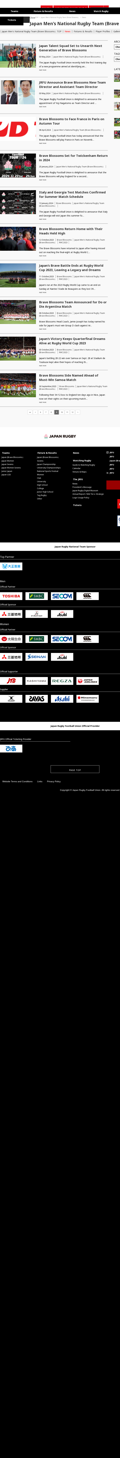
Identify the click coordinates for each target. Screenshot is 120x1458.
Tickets (77, 504)
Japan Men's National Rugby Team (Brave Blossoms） (30, 16)
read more (42, 69)
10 (62, 411)
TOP (7, 16)
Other (39, 497)
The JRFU (78, 478)
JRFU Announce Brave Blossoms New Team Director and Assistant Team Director (72, 83)
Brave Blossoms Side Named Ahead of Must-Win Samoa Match (68, 376)
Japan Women (8, 460)
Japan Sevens (7, 463)
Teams (12, 11)
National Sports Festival (47, 470)
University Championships (49, 466)
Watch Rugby (84, 11)
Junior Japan (7, 470)
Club (39, 477)
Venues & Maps (79, 471)
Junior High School (45, 491)
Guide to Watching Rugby (83, 464)
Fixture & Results (36, 11)
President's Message (82, 486)
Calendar (76, 467)
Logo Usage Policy (80, 496)
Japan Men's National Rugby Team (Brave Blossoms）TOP (31, 30)
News (60, 11)
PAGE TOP (75, 769)
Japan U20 (6, 473)
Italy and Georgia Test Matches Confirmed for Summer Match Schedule (72, 193)
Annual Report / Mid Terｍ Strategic (88, 493)
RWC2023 (63, 241)
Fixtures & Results (83, 30)
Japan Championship (46, 463)
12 (72, 411)
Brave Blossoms (63, 202)
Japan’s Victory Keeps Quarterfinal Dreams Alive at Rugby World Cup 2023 (72, 340)
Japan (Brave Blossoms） (13, 456)
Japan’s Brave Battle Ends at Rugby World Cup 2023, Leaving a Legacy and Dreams (71, 266)
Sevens (40, 460)
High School (42, 484)
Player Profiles (103, 30)
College (40, 487)
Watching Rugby (82, 459)
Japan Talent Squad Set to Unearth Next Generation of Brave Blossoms (70, 47)
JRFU (112, 451)
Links (39, 780)
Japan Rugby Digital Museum (85, 489)
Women (40, 473)
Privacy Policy (54, 780)
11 (67, 411)
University (41, 480)
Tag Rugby (42, 494)
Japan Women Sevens (11, 466)
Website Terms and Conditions (17, 780)
